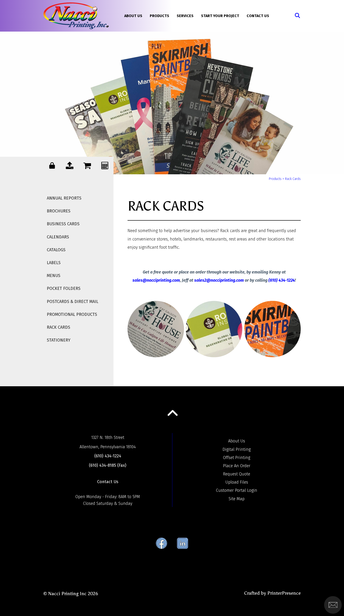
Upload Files (236, 482)
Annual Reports (64, 198)
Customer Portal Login (236, 490)
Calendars (58, 237)
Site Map (237, 498)
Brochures (58, 211)
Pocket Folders (64, 288)
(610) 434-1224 (281, 280)
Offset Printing (236, 457)
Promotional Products (72, 314)
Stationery (58, 340)
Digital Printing (237, 449)
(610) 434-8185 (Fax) (107, 465)
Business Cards (63, 223)
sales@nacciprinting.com (156, 280)
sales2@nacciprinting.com (219, 280)
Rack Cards (58, 327)
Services (185, 16)
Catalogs (56, 249)
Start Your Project (220, 16)
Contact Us (258, 16)
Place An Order (236, 465)
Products (159, 16)
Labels (54, 262)
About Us (133, 16)
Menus (53, 275)
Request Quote (236, 474)
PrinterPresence (284, 593)
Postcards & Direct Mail (72, 301)
